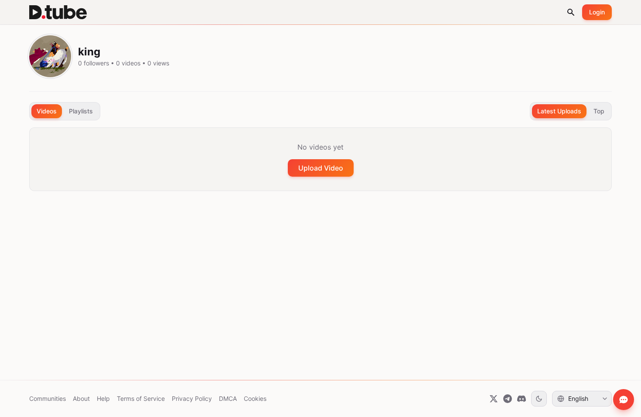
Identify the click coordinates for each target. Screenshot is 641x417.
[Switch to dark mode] (539, 399)
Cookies (255, 398)
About (81, 398)
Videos (47, 111)
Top (598, 111)
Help (103, 398)
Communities (47, 398)
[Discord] (521, 398)
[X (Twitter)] (493, 398)
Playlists (81, 111)
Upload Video (320, 168)
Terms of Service (141, 398)
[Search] (571, 12)
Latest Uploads (559, 111)
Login (597, 12)
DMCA (228, 398)
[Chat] (623, 399)
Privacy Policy (192, 398)
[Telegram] (507, 398)
